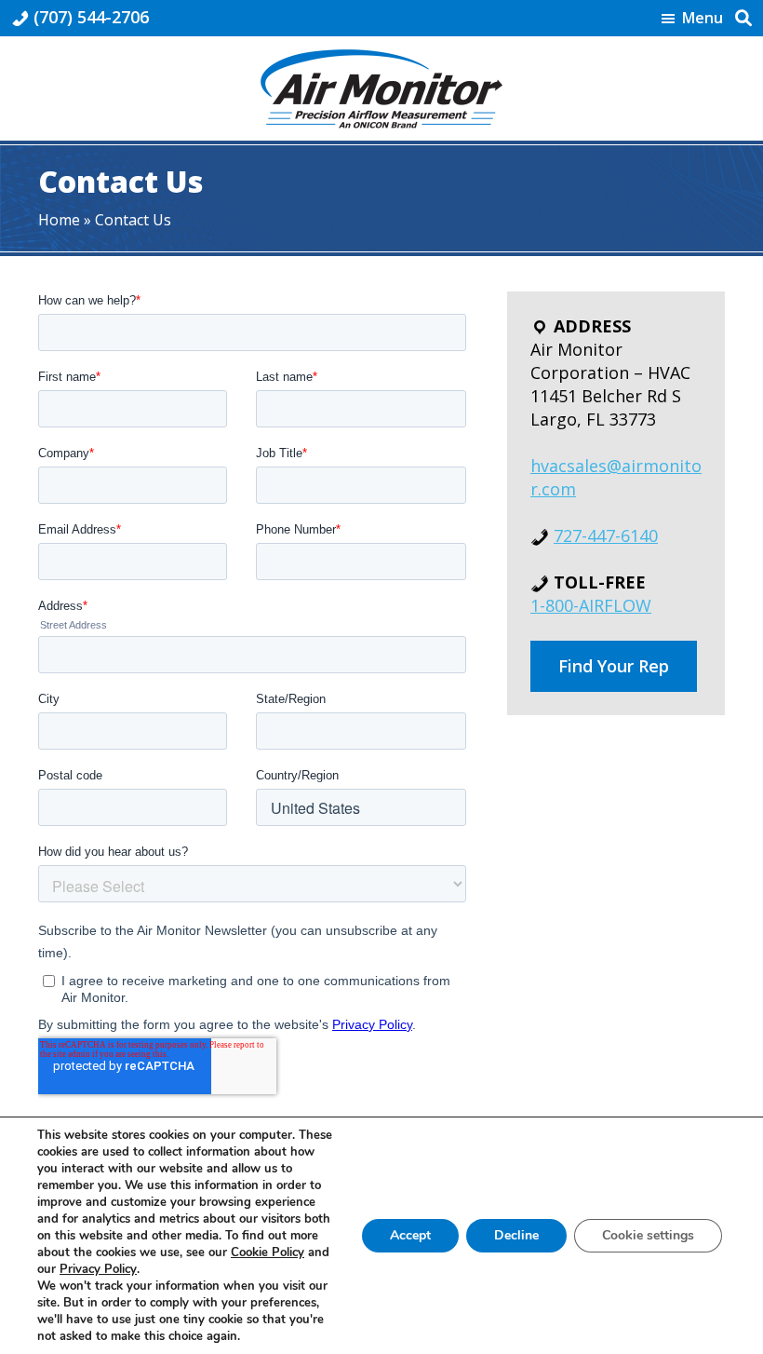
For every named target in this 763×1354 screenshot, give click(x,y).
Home (59, 220)
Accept (410, 1235)
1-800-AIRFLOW (590, 605)
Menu (702, 18)
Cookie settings (648, 1235)
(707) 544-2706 (91, 17)
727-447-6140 (606, 535)
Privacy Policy (98, 1269)
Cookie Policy (267, 1252)
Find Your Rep (613, 666)
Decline (516, 1235)
